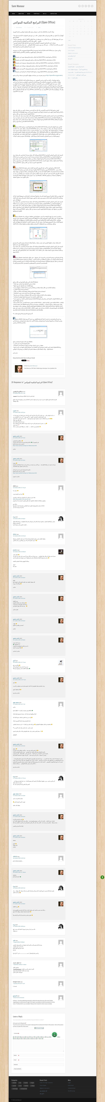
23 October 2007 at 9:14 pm (19, 437)
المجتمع (15, 996)
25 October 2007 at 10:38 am (19, 551)
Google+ (86, 6)
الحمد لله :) (70, 58)
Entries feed (70, 1085)
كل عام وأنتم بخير (71, 56)
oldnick (15, 856)
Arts (20, 1082)
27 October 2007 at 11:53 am (19, 778)
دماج (69, 77)
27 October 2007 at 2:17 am (19, 704)
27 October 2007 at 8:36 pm (19, 837)
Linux (39, 27)
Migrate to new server (73, 53)
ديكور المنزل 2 (75, 77)
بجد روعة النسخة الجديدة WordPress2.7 (83, 72)
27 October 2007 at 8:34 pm (19, 816)
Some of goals (71, 50)
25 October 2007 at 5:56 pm (19, 620)
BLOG (28, 13)
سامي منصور (16, 436)
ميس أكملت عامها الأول (81, 75)
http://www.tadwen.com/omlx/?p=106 (21, 499)
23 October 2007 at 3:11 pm (19, 393)
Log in (69, 1082)
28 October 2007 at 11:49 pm (19, 872)
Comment (16, 1033)
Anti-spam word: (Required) (19, 1023)
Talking (32, 1085)
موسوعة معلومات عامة (73, 69)
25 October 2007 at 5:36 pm (19, 577)
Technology (15, 1088)
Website (16, 1064)
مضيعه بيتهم (16, 702)
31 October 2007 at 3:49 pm (19, 903)
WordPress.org (71, 1091)
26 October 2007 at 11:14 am (19, 662)
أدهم (14, 660)
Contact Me (53, 13)
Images (32, 1082)
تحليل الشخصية (71, 66)
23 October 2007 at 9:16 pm (19, 460)
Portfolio (36, 13)
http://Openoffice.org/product (54, 75)
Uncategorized (24, 1088)
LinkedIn (89, 6)
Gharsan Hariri (71, 75)
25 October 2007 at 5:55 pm (19, 598)
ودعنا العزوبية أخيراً (83, 69)
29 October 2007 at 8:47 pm (19, 888)
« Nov (69, 40)
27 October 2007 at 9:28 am (19, 746)
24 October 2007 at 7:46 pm (19, 518)
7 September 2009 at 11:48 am (19, 964)
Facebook (79, 6)
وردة (14, 517)
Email (16, 1060)
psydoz (15, 550)
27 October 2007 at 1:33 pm (19, 795)
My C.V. (45, 13)
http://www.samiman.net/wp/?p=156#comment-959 (25, 445)
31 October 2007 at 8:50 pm (19, 926)
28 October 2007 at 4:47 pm (19, 858)
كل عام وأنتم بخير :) (80, 66)
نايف (14, 940)
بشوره (14, 410)
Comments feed (71, 1088)
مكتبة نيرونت (70, 72)
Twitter (82, 6)
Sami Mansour (18, 6)
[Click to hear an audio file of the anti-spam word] (39, 1028)
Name (16, 1055)
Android (14, 1082)
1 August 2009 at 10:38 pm (19, 942)
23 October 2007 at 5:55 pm (19, 412)
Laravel (14, 1085)
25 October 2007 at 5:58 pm (19, 640)
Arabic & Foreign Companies (74, 47)
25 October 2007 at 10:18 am (19, 536)
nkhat (14, 534)
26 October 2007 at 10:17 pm (19, 679)
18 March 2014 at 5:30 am (18, 997)
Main (13, 13)
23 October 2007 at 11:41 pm (19, 487)
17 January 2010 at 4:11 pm (19, 983)
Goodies (26, 1082)
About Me (21, 13)
